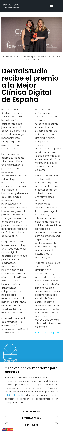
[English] (4, 429)
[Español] (12, 429)
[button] (51, 6)
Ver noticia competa (47, 332)
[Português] (8, 429)
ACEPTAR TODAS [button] (31, 411)
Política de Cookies (15, 395)
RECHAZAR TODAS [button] (31, 418)
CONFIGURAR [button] (31, 425)
